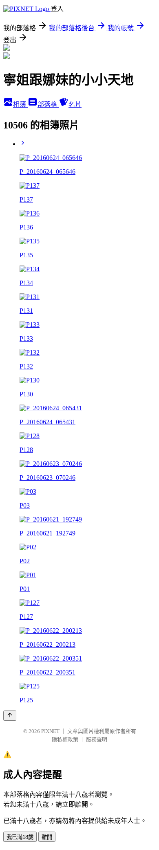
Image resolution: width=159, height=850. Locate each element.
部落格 (48, 104)
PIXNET (50, 731)
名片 (75, 104)
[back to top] (9, 716)
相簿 (20, 104)
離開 (47, 837)
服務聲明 (96, 739)
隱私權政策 (65, 739)
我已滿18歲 (20, 837)
